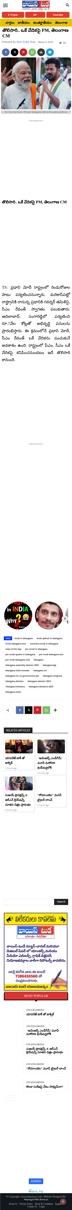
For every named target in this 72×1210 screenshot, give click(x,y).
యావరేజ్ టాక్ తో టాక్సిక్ (40, 1014)
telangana (38, 659)
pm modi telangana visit (17, 659)
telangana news (13, 691)
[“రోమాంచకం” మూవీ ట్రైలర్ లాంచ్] (51, 783)
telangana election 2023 (39, 681)
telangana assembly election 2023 (22, 665)
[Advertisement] (36, 159)
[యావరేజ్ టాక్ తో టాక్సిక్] (19, 746)
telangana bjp (49, 665)
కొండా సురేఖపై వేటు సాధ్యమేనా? (44, 1086)
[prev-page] (6, 1098)
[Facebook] (6, 52)
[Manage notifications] (63, 1202)
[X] (14, 52)
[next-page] (12, 1098)
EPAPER (36, 1181)
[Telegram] (50, 52)
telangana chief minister (17, 670)
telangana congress (52, 675)
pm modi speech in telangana (20, 654)
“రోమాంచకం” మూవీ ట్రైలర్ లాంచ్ (46, 1068)
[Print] (41, 52)
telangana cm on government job (22, 675)
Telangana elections (15, 686)
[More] (55, 710)
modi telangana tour (15, 643)
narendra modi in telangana (44, 643)
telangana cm (40, 670)
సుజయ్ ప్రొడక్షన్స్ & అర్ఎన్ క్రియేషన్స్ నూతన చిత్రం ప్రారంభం (18, 800)
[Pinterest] (23, 52)
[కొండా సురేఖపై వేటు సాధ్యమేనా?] (13, 1084)
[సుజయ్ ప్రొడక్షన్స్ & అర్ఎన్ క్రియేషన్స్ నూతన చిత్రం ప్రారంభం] (19, 783)
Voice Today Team (26, 42)
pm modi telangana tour (51, 654)
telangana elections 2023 (41, 686)
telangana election (14, 681)
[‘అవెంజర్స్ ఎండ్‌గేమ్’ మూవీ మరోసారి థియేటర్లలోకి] (51, 746)
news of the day (13, 649)
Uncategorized (35, 1010)
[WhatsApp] (32, 52)
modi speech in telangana (49, 638)
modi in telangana (23, 638)
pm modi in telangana (36, 649)
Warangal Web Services (36, 1199)
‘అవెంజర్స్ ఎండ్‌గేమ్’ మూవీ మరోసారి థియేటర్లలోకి (49, 763)
